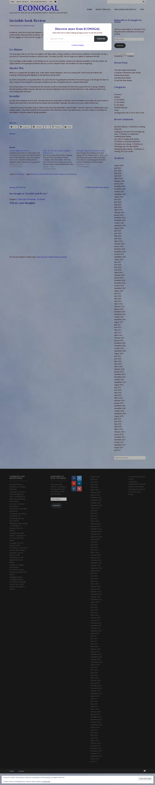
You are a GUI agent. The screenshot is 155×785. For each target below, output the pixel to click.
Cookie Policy (46, 781)
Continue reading (77, 45)
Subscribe (101, 39)
